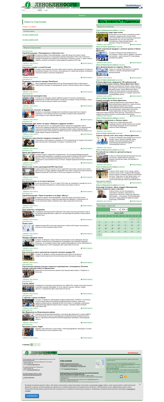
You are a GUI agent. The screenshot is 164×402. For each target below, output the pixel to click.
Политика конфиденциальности (32, 375)
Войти (46, 10)
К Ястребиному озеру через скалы (109, 32)
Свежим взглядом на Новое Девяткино (111, 100)
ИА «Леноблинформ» (128, 364)
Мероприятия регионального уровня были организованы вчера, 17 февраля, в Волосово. (62, 271)
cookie (100, 385)
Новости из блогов (105, 27)
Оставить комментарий (30, 35)
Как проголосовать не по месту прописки (38, 181)
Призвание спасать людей (32, 326)
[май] (140, 213)
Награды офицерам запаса (32, 238)
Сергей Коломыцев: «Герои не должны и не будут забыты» (45, 195)
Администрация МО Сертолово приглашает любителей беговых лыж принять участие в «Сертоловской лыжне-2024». (62, 226)
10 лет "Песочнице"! (104, 169)
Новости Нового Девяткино (105, 47)
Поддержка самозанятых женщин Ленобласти (40, 81)
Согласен (32, 396)
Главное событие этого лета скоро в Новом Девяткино (117, 135)
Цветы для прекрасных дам (33, 152)
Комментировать (137, 44)
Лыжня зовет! (27, 223)
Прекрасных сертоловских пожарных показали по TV (43, 138)
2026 (121, 213)
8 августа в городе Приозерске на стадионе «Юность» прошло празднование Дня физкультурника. (124, 70)
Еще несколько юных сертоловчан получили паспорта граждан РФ (48, 252)
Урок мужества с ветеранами (33, 210)
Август (117, 213)
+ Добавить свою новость (104, 44)
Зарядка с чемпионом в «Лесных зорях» (112, 120)
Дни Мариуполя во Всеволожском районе (38, 312)
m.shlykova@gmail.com (33, 364)
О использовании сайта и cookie (32, 373)
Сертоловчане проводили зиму (34, 96)
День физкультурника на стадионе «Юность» (113, 67)
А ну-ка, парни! (28, 283)
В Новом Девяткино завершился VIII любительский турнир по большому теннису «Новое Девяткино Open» (117, 83)
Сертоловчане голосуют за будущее (36, 110)
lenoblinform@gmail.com (71, 369)
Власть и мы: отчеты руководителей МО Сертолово (42, 167)
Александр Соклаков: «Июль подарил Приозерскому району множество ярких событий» (116, 188)
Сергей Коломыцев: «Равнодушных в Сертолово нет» (43, 53)
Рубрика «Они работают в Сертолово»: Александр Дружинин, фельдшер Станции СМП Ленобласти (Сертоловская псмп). (63, 329)
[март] (97, 213)
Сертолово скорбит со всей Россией (36, 67)
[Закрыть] (140, 384)
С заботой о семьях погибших (34, 298)
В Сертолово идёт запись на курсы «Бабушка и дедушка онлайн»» (48, 124)
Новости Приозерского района (107, 30)
